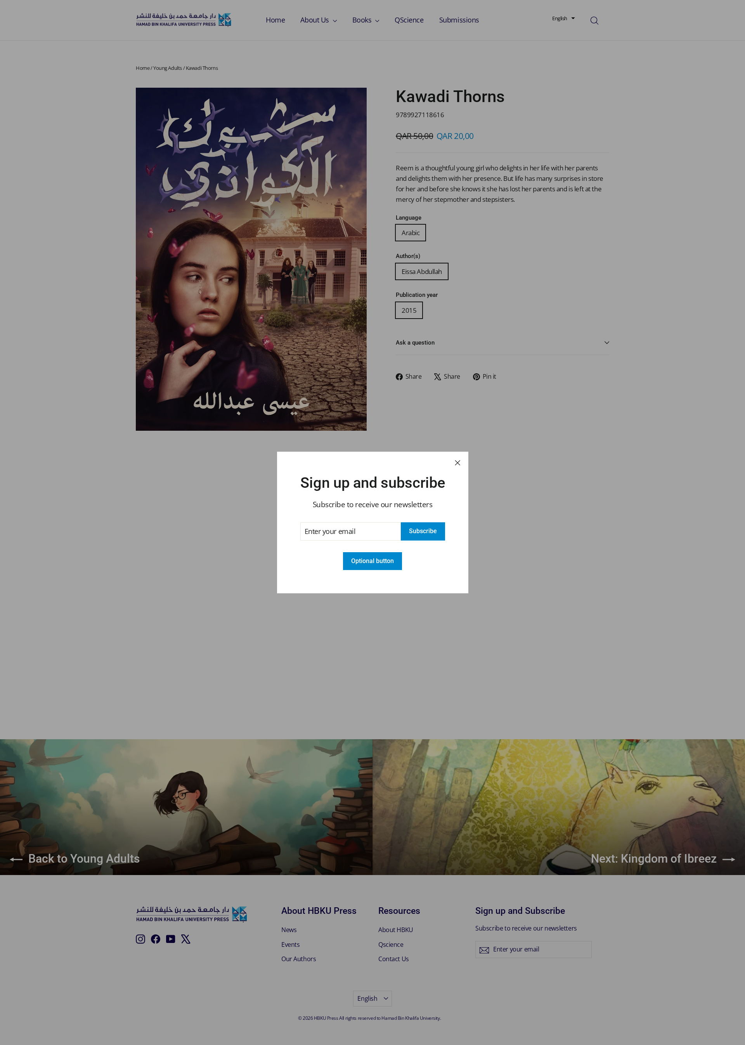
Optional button (372, 561)
